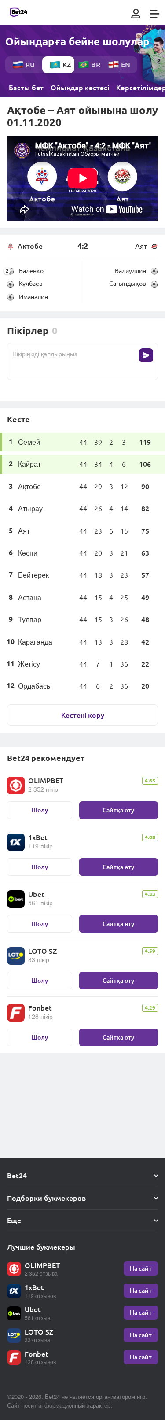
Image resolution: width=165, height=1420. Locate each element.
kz (66, 64)
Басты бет (26, 88)
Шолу (39, 810)
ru (30, 64)
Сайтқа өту (118, 810)
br (95, 64)
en (125, 64)
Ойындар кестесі (80, 88)
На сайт (141, 1268)
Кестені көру (82, 715)
